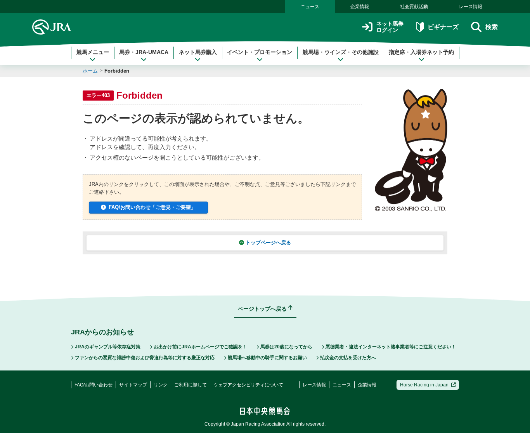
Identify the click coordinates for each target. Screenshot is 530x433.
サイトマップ (133, 385)
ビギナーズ (443, 27)
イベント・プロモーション (259, 52)
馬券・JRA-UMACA (143, 52)
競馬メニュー (92, 52)
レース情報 (470, 6)
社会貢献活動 (414, 6)
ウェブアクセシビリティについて (248, 385)
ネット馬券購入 (198, 52)
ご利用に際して (190, 385)
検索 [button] (491, 27)
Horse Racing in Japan (424, 385)
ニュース (310, 6)
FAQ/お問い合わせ (93, 385)
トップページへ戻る (268, 242)
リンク (161, 385)
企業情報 (359, 6)
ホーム (90, 71)
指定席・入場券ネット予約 (421, 52)
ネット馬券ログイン (390, 27)
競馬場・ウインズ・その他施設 (341, 52)
